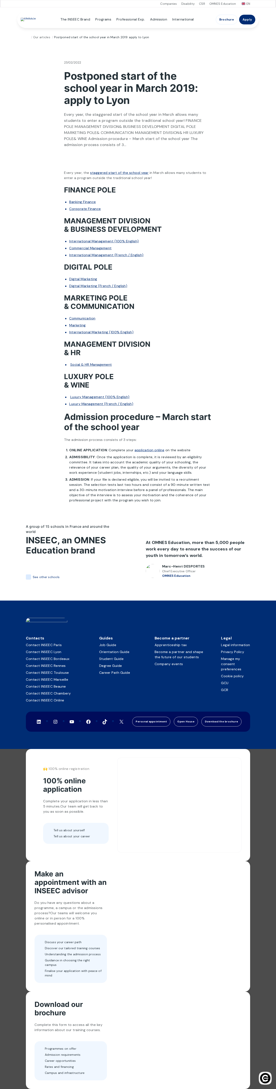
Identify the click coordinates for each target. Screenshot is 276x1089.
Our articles (41, 37)
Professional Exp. (130, 19)
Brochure (226, 19)
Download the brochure (221, 721)
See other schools (46, 577)
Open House (185, 721)
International (183, 19)
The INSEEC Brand (75, 19)
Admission (158, 19)
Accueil (27, 37)
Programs (103, 19)
